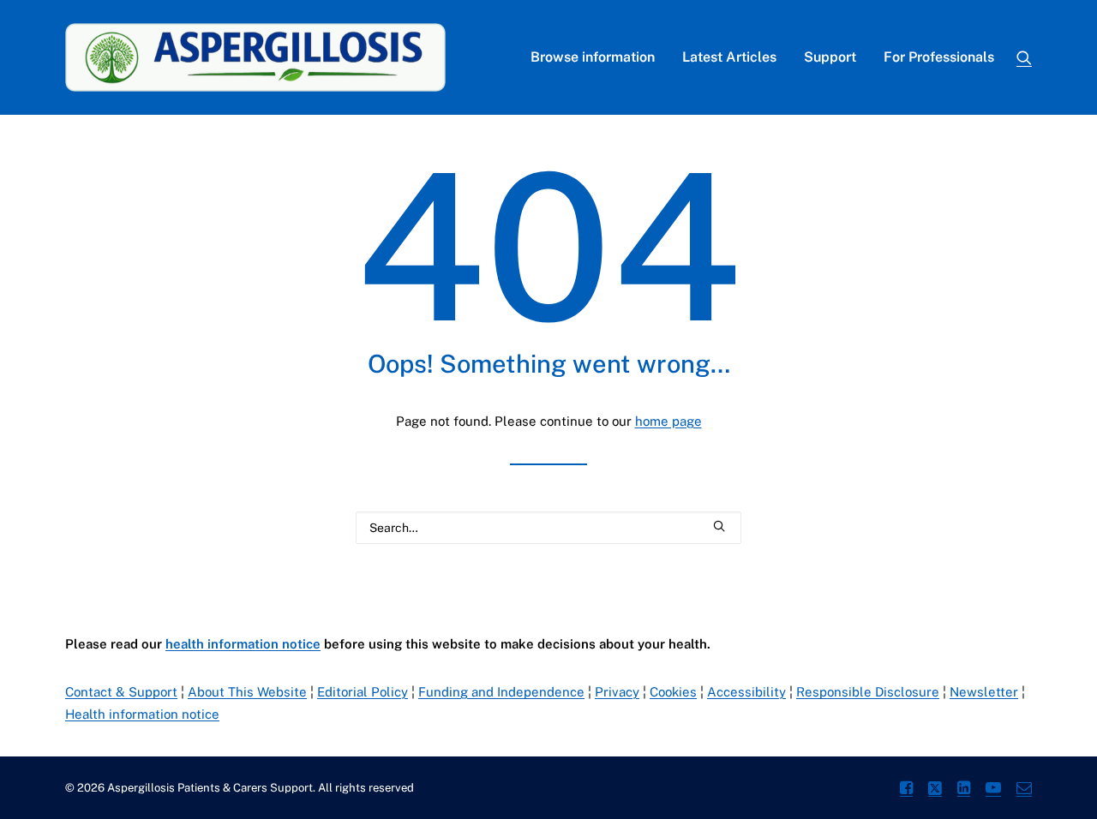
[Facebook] (906, 790)
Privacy (617, 691)
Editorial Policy (362, 691)
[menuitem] (593, 57)
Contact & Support (121, 691)
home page (668, 421)
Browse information (593, 57)
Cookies (673, 691)
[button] (1024, 57)
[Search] (548, 527)
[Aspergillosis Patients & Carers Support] (255, 57)
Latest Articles (729, 57)
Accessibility (746, 691)
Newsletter (984, 691)
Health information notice (142, 714)
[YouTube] (993, 790)
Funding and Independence (501, 691)
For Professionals (939, 57)
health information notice (243, 644)
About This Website (247, 691)
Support (830, 57)
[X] (935, 790)
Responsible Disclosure (867, 691)
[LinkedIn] (963, 790)
